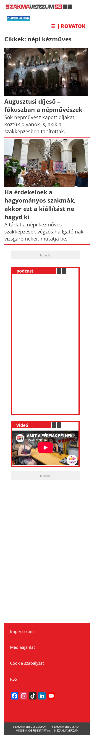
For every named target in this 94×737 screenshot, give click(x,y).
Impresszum (22, 631)
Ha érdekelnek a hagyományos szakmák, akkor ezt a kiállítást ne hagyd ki (40, 204)
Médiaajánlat (22, 647)
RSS (13, 679)
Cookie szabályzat (27, 663)
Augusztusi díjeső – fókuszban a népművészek (43, 105)
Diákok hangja (18, 18)
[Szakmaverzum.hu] (38, 7)
